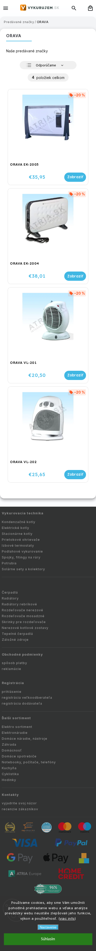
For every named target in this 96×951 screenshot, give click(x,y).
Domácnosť (12, 750)
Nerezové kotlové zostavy (25, 628)
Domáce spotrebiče (19, 756)
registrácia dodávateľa (22, 703)
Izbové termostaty (18, 545)
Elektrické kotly (15, 528)
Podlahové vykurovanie (22, 551)
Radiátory (10, 598)
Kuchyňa (9, 768)
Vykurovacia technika (23, 513)
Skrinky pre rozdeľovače (24, 622)
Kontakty (10, 795)
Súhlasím (48, 939)
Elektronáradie (15, 733)
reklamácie (11, 669)
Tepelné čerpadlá (17, 634)
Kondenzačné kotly (18, 522)
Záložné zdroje (15, 640)
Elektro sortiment (17, 727)
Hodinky (9, 780)
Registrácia (13, 683)
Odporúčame (46, 65)
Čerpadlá (10, 592)
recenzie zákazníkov (20, 809)
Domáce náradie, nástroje (24, 738)
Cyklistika (10, 774)
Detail (75, 177)
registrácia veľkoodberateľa (27, 697)
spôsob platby (14, 663)
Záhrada (9, 744)
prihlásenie (12, 692)
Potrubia (9, 563)
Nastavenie (48, 927)
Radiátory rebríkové (19, 604)
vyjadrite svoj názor (19, 803)
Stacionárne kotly (17, 534)
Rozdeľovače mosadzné (23, 616)
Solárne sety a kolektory (23, 569)
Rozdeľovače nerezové (22, 610)
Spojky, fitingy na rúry (21, 557)
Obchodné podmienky (22, 654)
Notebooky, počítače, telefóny (29, 762)
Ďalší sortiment (16, 718)
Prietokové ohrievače (21, 540)
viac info (67, 918)
